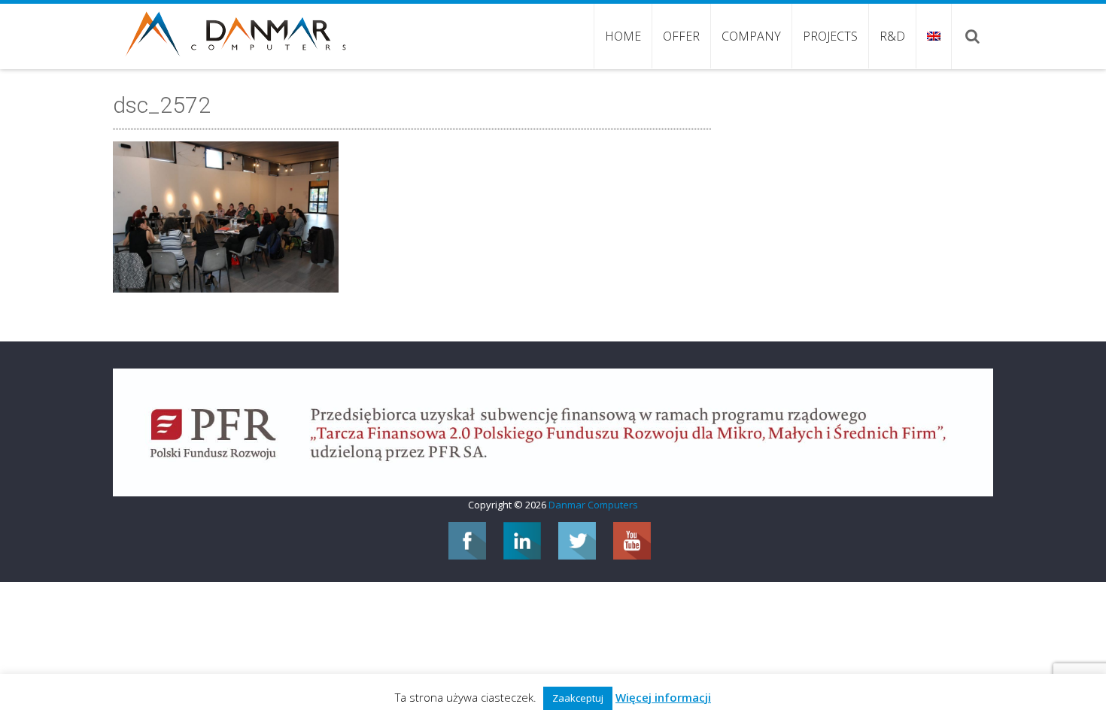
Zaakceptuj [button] (577, 698)
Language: (933, 36)
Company (751, 36)
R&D (892, 36)
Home (623, 36)
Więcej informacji (663, 697)
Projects (830, 36)
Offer (681, 36)
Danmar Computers (593, 504)
